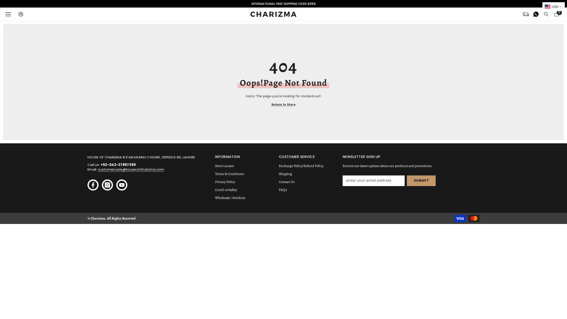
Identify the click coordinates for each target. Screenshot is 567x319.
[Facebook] (93, 185)
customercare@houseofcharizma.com (131, 169)
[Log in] (21, 14)
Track (526, 14)
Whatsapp (536, 14)
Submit (421, 180)
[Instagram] (107, 185)
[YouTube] (121, 185)
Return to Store (283, 104)
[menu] (8, 14)
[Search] (546, 14)
